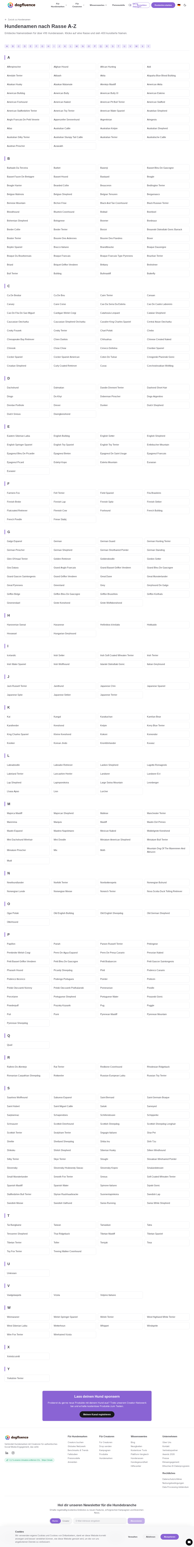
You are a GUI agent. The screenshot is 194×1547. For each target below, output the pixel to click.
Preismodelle (118, 5)
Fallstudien (73, 1454)
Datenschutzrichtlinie (172, 1479)
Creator (65, 1521)
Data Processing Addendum (175, 1487)
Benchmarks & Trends (78, 1450)
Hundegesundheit (139, 1462)
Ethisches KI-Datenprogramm (175, 1466)
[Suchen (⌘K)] (129, 5)
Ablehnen (150, 1537)
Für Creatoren (77, 5)
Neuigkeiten (136, 1446)
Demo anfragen (137, 5)
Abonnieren (136, 1521)
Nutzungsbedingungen (173, 1483)
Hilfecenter (136, 1466)
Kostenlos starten (163, 5)
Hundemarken (105, 1458)
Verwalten (132, 1537)
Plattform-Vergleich (140, 1454)
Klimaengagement (170, 1462)
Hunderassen (137, 1458)
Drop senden (105, 1446)
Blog (133, 1442)
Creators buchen (76, 1442)
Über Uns (166, 1442)
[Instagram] (13, 1453)
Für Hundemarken (57, 5)
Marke (55, 1521)
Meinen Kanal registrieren (97, 1414)
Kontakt (165, 1446)
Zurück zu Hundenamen (19, 19)
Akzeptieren (169, 1537)
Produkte (103, 1454)
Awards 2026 (168, 1454)
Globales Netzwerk (77, 1446)
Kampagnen (104, 1450)
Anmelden (72, 1462)
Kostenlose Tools (139, 1450)
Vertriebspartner (170, 1450)
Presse (165, 1458)
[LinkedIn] (7, 1453)
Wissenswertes (97, 5)
